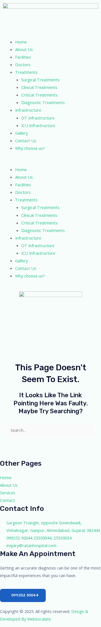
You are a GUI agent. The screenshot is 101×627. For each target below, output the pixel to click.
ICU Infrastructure (38, 125)
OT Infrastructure (37, 118)
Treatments (26, 72)
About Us (24, 49)
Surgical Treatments (40, 79)
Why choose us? (30, 148)
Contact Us (25, 140)
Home (21, 42)
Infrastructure (28, 110)
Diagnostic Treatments (43, 102)
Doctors (23, 64)
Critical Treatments (39, 95)
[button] (50, 162)
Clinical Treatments (39, 87)
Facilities (23, 57)
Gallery (21, 133)
